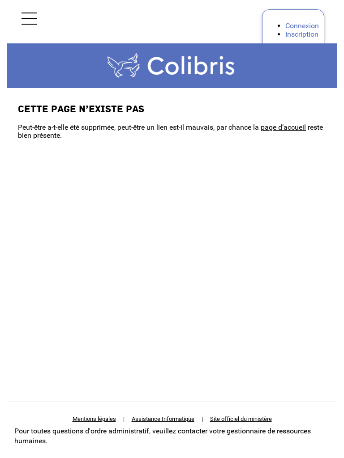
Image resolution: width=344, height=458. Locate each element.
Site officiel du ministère (241, 419)
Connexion (302, 25)
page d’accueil (283, 127)
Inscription (301, 34)
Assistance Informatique (163, 419)
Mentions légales (94, 419)
